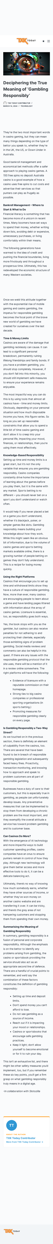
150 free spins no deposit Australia (23, 175)
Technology (27, 106)
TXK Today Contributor (20, 1138)
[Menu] (48, 41)
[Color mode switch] (43, 41)
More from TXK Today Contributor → (24, 1142)
